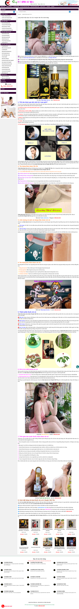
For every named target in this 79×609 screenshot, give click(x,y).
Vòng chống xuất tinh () (6, 40)
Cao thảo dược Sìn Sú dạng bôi (71, 529)
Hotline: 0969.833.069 (7, 86)
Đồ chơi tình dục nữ (35, 6)
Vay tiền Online (5, 92)
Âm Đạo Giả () (5, 42)
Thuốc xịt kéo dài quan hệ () (7, 17)
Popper (48, 6)
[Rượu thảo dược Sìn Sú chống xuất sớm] (59, 523)
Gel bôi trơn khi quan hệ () (6, 28)
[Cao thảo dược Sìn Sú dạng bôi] (71, 523)
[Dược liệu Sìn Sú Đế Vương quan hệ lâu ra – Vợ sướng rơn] (24, 523)
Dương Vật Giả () (5, 67)
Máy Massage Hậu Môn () (6, 51)
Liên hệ (52, 6)
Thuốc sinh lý (9, 6)
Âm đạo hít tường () (5, 35)
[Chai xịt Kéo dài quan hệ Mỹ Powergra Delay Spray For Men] (24, 541)
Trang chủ (3, 6)
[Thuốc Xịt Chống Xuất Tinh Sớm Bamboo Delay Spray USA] (71, 541)
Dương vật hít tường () (6, 71)
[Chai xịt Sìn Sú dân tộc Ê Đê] (36, 541)
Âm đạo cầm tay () (5, 33)
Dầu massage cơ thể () (6, 26)
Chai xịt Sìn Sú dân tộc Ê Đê (35, 547)
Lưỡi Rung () (4, 49)
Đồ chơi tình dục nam (24, 6)
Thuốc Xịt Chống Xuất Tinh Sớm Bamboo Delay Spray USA (71, 548)
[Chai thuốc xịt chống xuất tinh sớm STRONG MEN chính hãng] (59, 541)
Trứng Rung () (5, 46)
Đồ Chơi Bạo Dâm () (6, 53)
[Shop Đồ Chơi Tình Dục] (8, 2)
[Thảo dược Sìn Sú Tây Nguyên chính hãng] (47, 523)
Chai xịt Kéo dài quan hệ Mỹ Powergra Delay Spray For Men (23, 548)
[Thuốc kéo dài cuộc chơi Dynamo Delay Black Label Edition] (36, 523)
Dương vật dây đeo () (6, 69)
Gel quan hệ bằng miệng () (6, 24)
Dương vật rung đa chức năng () (8, 60)
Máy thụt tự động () (5, 58)
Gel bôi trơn (16, 6)
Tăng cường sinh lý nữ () (6, 19)
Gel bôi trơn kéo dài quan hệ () (7, 30)
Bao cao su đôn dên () (6, 78)
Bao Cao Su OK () (5, 76)
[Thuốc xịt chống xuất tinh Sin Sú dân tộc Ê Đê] (47, 541)
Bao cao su (42, 6)
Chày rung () (4, 56)
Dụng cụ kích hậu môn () (6, 65)
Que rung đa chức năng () (6, 62)
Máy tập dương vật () (6, 37)
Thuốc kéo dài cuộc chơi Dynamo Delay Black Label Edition (35, 530)
